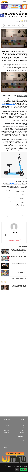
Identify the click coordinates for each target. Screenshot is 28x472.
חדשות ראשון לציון (7, 432)
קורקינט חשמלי (13, 183)
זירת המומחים (22, 428)
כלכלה (23, 430)
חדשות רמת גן (8, 434)
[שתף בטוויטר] (18, 25)
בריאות (23, 425)
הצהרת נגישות (22, 432)
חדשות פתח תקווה (7, 430)
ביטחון (23, 423)
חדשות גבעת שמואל (7, 427)
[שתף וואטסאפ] (14, 25)
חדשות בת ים (8, 425)
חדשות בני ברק (7, 423)
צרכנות (23, 445)
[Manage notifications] (25, 469)
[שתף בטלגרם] (23, 25)
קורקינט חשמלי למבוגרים (8, 104)
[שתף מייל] (9, 25)
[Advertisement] (14, 352)
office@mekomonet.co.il (14, 240)
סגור (17, 469)
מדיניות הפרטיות (11, 466)
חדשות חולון (8, 428)
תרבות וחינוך (8, 445)
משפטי (23, 440)
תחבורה (9, 442)
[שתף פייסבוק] (4, 25)
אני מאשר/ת (23, 469)
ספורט (23, 444)
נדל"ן (23, 442)
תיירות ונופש (8, 444)
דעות (23, 427)
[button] (2, 15)
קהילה (9, 440)
